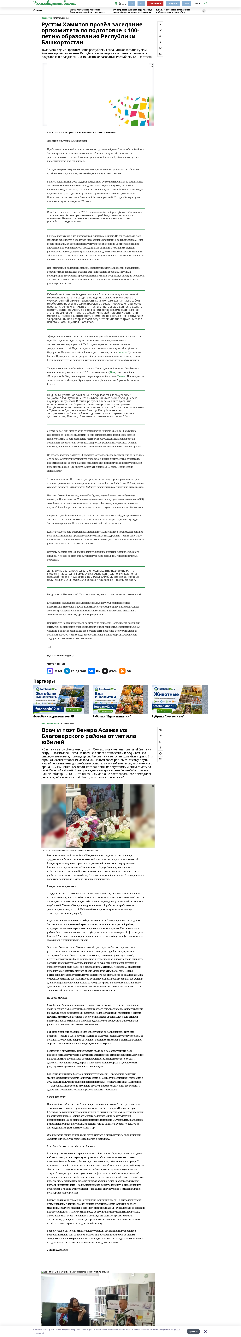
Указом (123, 352)
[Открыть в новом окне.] (54, 671)
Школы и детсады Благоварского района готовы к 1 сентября (173, 11)
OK (141, 3)
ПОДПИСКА (155, 3)
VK (131, 3)
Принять (193, 1331)
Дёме (112, 372)
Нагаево (121, 376)
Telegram (172, 3)
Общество (46, 18)
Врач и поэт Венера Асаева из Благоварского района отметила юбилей (86, 11)
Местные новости (50, 723)
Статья (37, 10)
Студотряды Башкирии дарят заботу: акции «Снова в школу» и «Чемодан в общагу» (132, 11)
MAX (187, 3)
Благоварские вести (54, 3)
